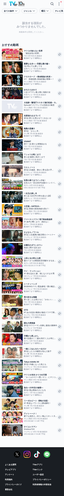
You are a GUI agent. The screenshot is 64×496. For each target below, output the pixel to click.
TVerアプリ (38, 464)
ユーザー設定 (38, 474)
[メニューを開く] (4, 3)
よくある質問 (10, 464)
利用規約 (8, 479)
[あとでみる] (59, 54)
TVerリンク (38, 469)
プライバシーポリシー (42, 479)
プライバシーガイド (13, 484)
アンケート (9, 474)
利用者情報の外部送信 (42, 484)
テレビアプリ (10, 469)
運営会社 (8, 489)
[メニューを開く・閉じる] (59, 3)
